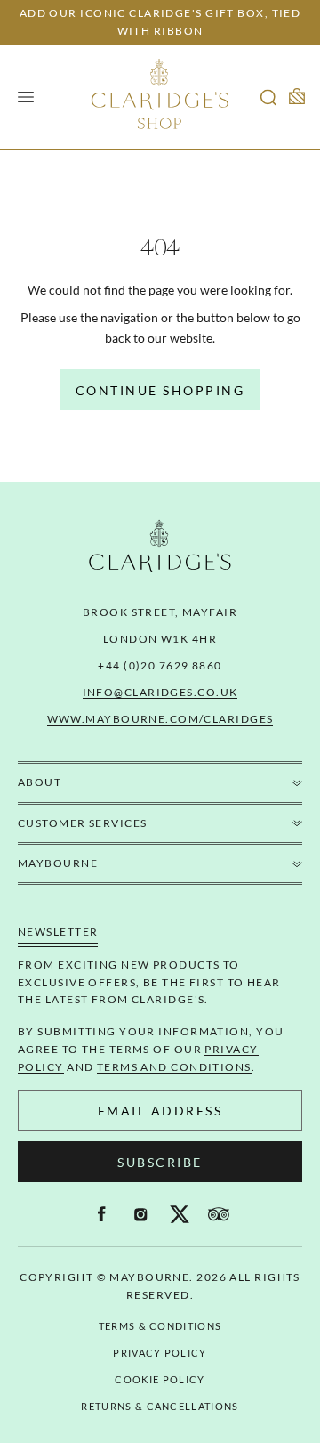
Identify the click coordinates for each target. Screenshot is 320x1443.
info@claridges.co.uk (160, 692)
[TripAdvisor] (218, 1214)
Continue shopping (160, 390)
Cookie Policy (159, 1379)
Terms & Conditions (160, 1326)
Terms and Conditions (174, 1067)
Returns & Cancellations (159, 1406)
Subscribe (160, 1162)
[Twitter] (179, 1214)
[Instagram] (140, 1214)
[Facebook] (101, 1214)
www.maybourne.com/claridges (160, 719)
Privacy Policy (159, 1352)
